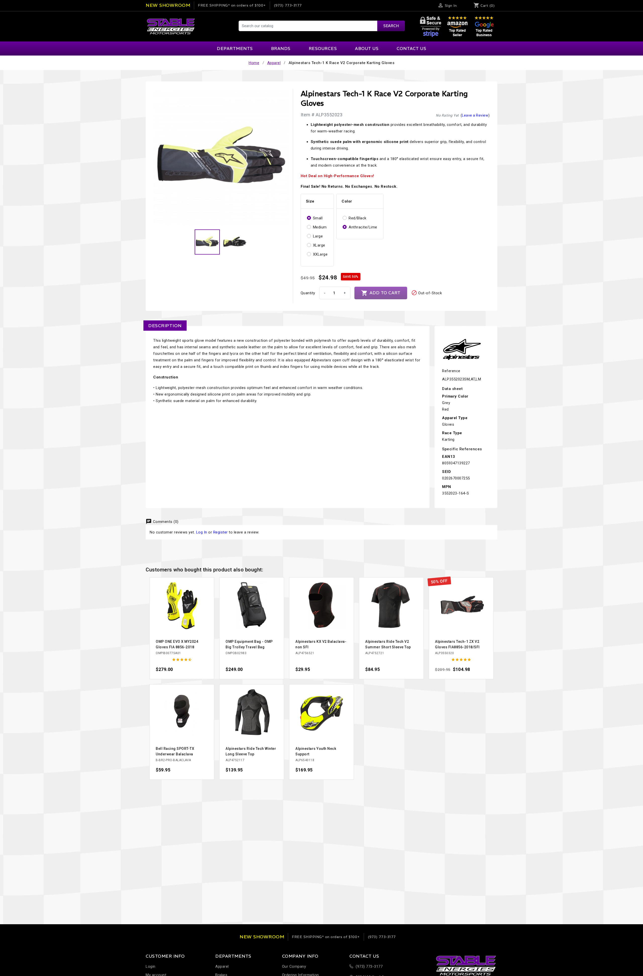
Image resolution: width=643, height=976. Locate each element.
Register (220, 532)
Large (318, 236)
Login (150, 966)
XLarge (319, 245)
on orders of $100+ (232, 5)
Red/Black (357, 218)
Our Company (294, 966)
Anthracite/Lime (363, 227)
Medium (320, 227)
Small (318, 218)
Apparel (222, 966)
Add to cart (380, 293)
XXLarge (320, 254)
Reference (451, 371)
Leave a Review (475, 115)
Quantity (308, 293)
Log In (201, 532)
